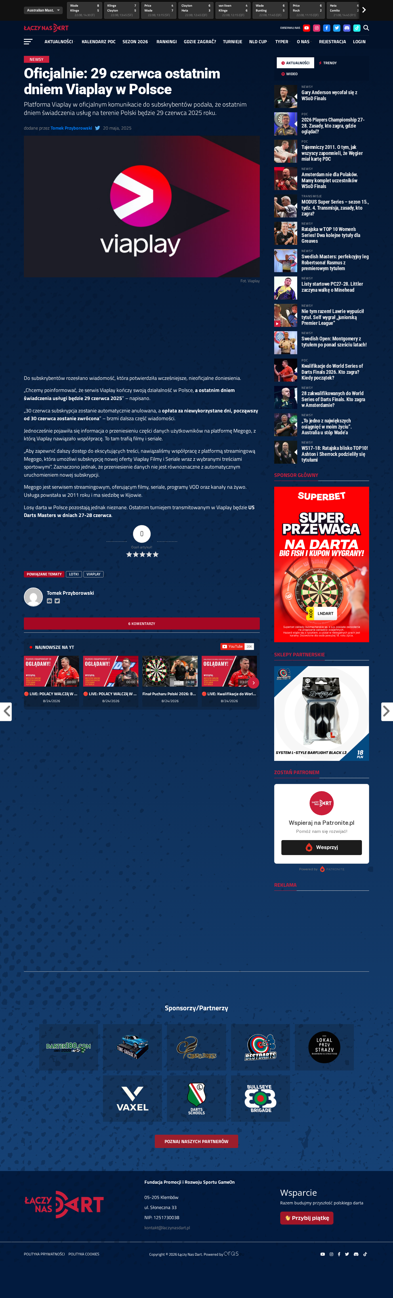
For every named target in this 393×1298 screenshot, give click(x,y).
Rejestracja (332, 41)
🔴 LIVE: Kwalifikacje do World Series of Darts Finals (229, 693)
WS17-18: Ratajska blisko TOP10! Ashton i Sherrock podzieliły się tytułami (335, 454)
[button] (30, 683)
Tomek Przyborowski (71, 127)
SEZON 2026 (135, 41)
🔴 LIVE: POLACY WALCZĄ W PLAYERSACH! (51, 693)
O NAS (303, 41)
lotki (74, 574)
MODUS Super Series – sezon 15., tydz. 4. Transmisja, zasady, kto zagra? (335, 207)
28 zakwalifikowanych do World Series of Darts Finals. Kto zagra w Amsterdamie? (333, 399)
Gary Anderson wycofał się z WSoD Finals (329, 95)
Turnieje (232, 41)
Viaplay (93, 574)
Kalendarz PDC (99, 41)
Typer (281, 41)
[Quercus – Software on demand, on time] (234, 1254)
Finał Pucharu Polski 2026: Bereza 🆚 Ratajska (170, 693)
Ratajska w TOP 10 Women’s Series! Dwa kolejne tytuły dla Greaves (331, 235)
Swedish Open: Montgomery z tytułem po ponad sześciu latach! (334, 341)
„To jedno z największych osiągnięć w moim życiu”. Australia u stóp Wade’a (327, 426)
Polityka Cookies (83, 1254)
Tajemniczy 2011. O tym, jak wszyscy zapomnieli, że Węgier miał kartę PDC (332, 153)
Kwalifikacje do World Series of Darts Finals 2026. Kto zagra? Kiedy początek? (332, 371)
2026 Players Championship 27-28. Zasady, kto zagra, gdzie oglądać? (333, 125)
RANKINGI (167, 41)
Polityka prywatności (44, 1254)
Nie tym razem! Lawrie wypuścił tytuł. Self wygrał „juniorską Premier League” (333, 317)
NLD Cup (258, 41)
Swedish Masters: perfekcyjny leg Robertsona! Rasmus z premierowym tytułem (335, 262)
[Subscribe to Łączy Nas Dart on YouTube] (237, 646)
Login (359, 41)
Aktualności (59, 41)
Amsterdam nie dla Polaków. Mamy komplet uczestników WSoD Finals (330, 180)
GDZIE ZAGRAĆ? (200, 41)
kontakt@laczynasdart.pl (167, 1227)
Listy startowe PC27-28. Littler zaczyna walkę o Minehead (332, 287)
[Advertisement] (142, 331)
